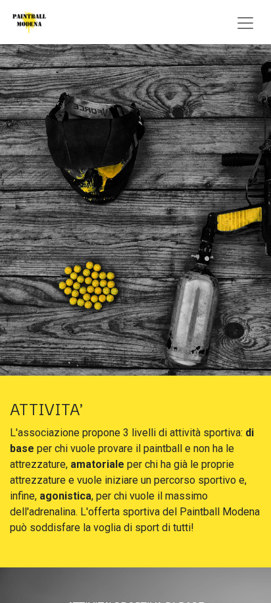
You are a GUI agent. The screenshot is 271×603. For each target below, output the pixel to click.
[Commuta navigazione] (245, 22)
